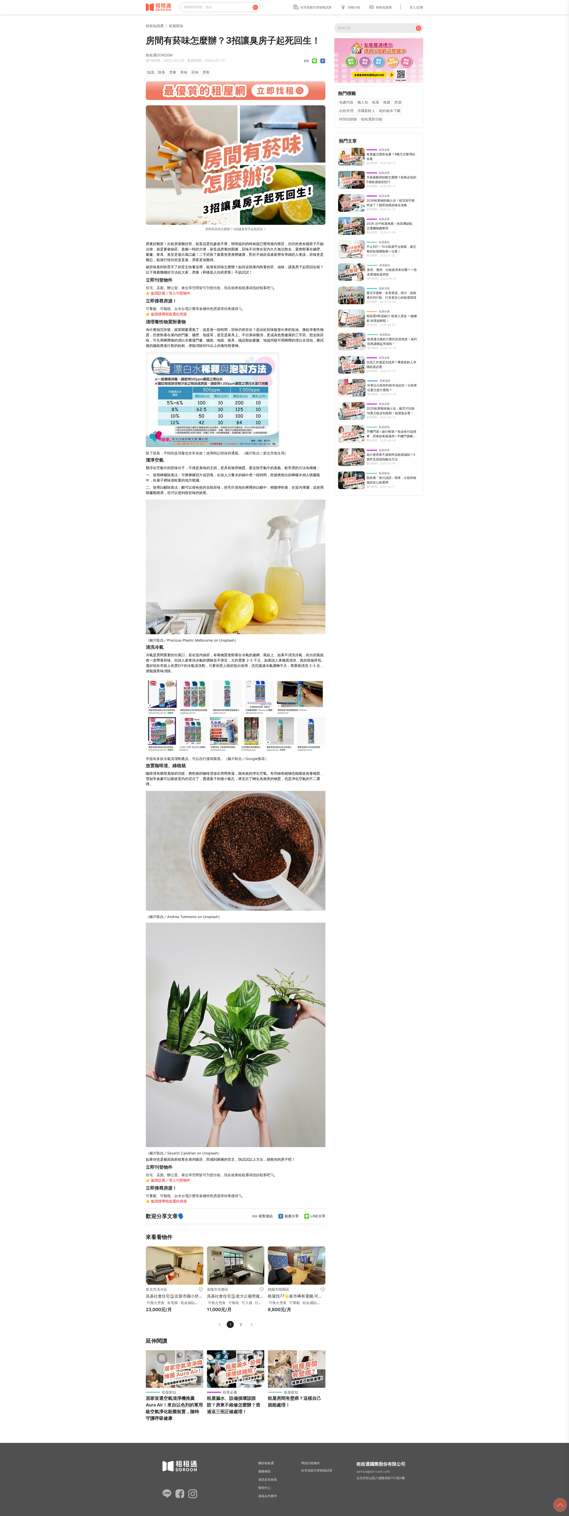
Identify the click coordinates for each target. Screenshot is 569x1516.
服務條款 (264, 1471)
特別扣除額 (348, 119)
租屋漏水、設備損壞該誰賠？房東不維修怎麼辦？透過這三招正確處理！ (233, 1405)
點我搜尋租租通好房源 (169, 314)
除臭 (161, 72)
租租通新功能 (371, 119)
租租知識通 (384, 7)
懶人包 (362, 102)
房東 (172, 72)
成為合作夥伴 (267, 1496)
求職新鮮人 (366, 110)
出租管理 (346, 110)
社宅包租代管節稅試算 (316, 7)
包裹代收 (346, 102)
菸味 (194, 72)
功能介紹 (354, 7)
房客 (206, 72)
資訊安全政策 (267, 1479)
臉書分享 (291, 1216)
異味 (183, 72)
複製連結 (265, 1216)
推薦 (386, 102)
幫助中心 (264, 1488)
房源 (397, 102)
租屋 (375, 102)
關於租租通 (266, 1463)
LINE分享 (317, 1216)
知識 (150, 72)
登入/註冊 (416, 7)
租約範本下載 (390, 110)
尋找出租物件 (310, 1463)
